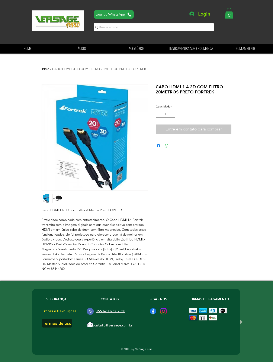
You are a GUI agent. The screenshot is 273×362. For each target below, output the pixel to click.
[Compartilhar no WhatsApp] (166, 145)
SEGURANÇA (56, 299)
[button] (229, 13)
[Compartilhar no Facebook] (158, 145)
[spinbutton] (165, 113)
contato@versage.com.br (112, 325)
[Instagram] (163, 311)
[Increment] (172, 113)
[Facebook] (153, 311)
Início (45, 69)
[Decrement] (158, 113)
